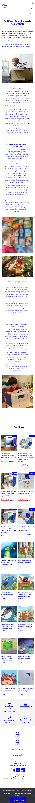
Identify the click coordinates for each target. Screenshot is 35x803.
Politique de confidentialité (18, 800)
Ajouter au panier (1, 665)
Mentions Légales (15, 775)
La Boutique (17, 427)
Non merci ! (22, 798)
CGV (23, 775)
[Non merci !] (32, 795)
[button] (32, 3)
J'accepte (13, 798)
